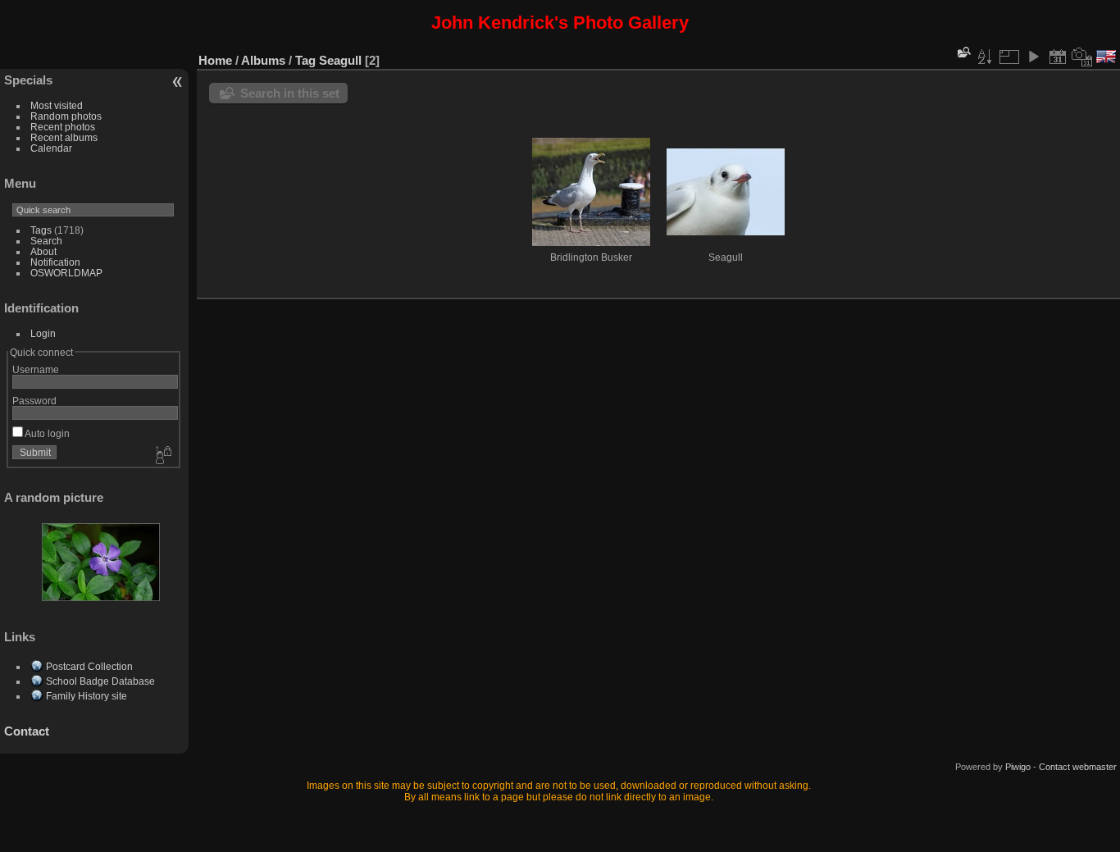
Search (46, 240)
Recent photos (62, 126)
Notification (55, 262)
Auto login (46, 433)
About (43, 251)
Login (43, 333)
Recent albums (64, 137)
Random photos (66, 116)
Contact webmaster (1078, 767)
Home (215, 60)
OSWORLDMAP (66, 272)
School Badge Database (100, 681)
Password (34, 400)
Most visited (56, 105)
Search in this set (289, 93)
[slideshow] (1033, 56)
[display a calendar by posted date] (1057, 56)
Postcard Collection (89, 666)
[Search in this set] (962, 52)
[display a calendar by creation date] (1082, 56)
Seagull (340, 60)
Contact (26, 731)
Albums (263, 60)
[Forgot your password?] (162, 456)
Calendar (51, 148)
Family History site (86, 695)
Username (35, 369)
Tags (41, 230)
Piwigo (1018, 767)
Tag (305, 60)
